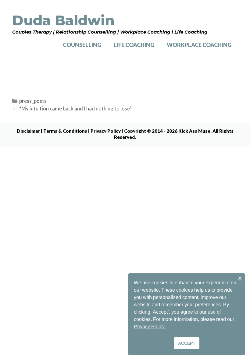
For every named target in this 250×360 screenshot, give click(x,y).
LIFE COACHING (134, 44)
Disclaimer (28, 131)
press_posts (33, 101)
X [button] (240, 278)
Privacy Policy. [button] (150, 326)
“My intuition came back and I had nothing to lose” (75, 108)
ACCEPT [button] (186, 343)
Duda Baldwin (63, 20)
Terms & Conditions (65, 131)
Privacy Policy (106, 131)
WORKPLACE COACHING (199, 44)
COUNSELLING (82, 44)
